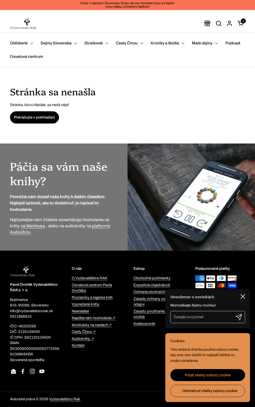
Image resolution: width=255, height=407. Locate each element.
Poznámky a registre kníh (92, 297)
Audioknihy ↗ (83, 339)
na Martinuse (33, 226)
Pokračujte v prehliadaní (34, 117)
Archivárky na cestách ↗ (92, 325)
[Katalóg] (207, 23)
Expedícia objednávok (151, 285)
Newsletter (80, 311)
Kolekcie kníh (144, 324)
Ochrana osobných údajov (155, 292)
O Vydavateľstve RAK (89, 278)
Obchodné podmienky (152, 278)
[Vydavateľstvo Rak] (23, 23)
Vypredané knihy (85, 304)
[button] (218, 23)
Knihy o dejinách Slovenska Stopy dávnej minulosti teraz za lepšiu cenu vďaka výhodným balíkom (127, 4)
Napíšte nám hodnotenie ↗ (94, 318)
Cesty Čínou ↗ (84, 332)
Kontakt (78, 345)
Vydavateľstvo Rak (64, 399)
